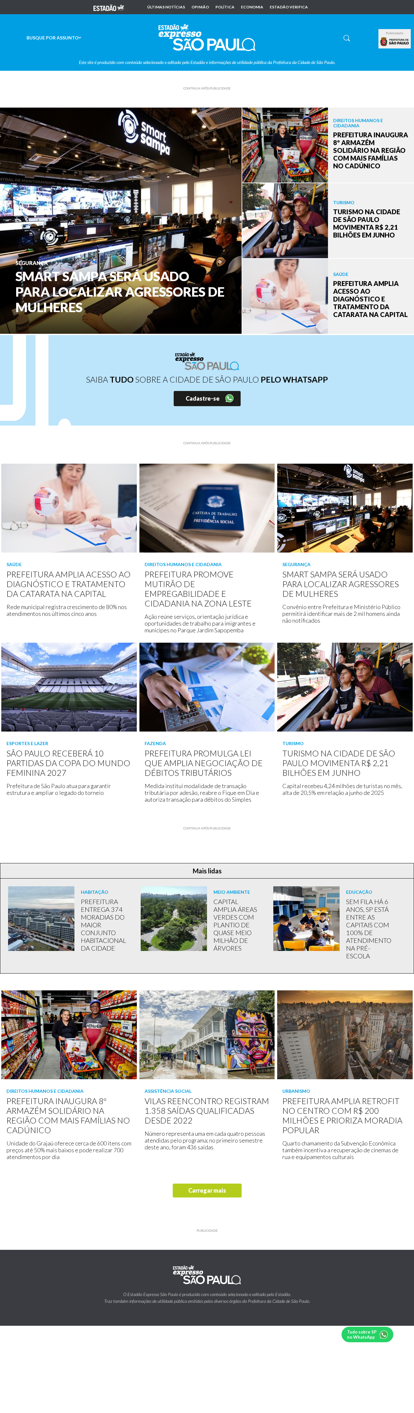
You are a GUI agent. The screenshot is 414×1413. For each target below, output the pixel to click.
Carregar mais (207, 1190)
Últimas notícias (166, 7)
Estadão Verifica (289, 7)
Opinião (200, 7)
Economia (252, 7)
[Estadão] (108, 7)
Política (224, 7)
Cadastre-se (203, 398)
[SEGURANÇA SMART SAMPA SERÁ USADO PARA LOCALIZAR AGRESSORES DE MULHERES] (121, 220)
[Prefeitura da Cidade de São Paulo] (394, 41)
